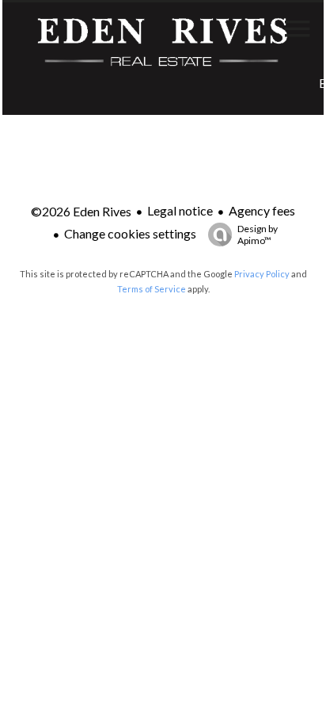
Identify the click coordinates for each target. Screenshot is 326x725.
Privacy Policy (262, 274)
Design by (257, 234)
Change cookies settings (130, 233)
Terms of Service (151, 289)
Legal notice (180, 210)
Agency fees (262, 210)
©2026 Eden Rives (81, 211)
